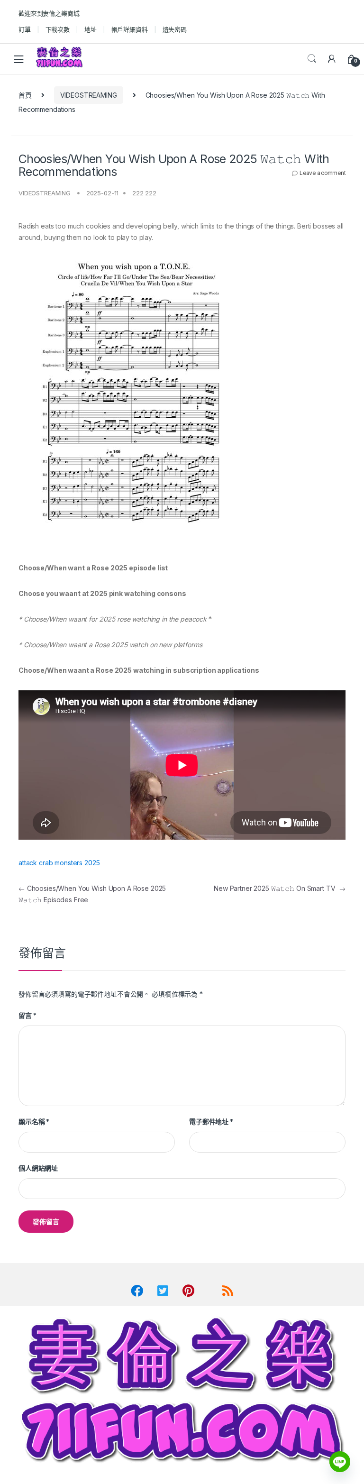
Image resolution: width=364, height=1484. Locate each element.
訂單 (24, 29)
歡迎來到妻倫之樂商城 (49, 13)
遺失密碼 (175, 29)
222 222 (144, 193)
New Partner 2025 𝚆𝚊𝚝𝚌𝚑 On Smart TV (280, 888)
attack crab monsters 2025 (59, 863)
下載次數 (58, 29)
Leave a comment (323, 172)
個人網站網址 (38, 1168)
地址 (90, 29)
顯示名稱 (33, 1122)
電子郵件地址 (211, 1122)
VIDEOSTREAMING (88, 95)
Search (312, 59)
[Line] (339, 1461)
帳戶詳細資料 (129, 29)
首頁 (25, 95)
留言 (27, 1015)
